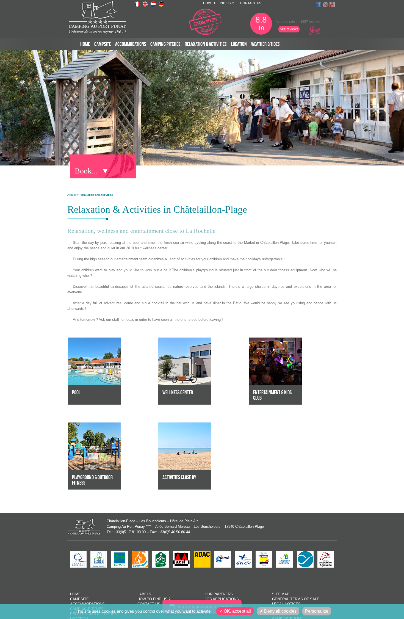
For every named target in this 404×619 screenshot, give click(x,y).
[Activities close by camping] (184, 425)
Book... (86, 171)
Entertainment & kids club (272, 395)
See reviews (289, 29)
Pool (76, 392)
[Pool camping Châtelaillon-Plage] (94, 340)
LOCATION (239, 44)
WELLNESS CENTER (177, 392)
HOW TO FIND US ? (218, 3)
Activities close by (179, 477)
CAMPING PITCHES (165, 44)
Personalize (316, 611)
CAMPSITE (102, 44)
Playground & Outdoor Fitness (92, 480)
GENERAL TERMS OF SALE (295, 599)
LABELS (144, 594)
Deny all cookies (280, 611)
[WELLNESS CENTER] (184, 340)
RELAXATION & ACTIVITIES (205, 44)
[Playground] (94, 425)
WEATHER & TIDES (265, 44)
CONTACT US (250, 3)
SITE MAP (280, 594)
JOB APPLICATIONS (222, 599)
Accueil (71, 194)
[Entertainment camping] (275, 340)
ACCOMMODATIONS (130, 44)
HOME (85, 44)
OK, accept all (237, 611)
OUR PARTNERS (219, 594)
